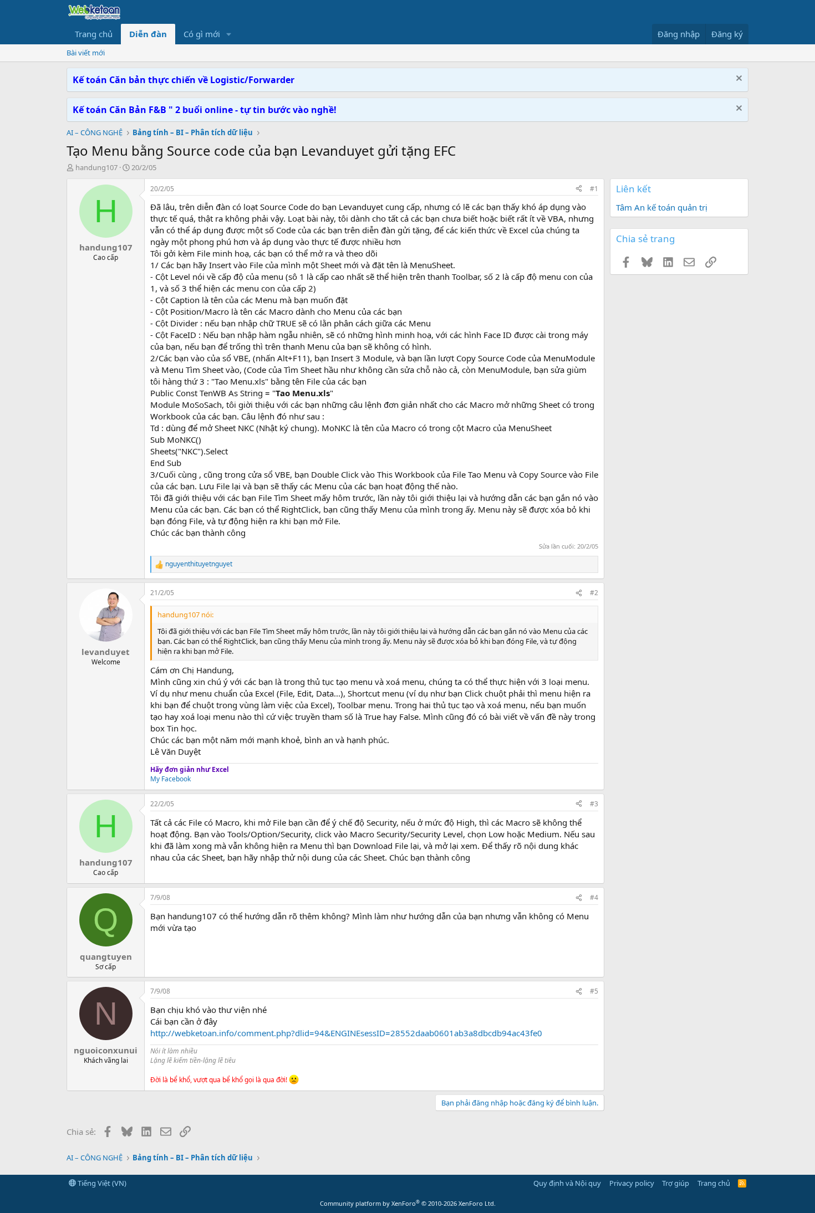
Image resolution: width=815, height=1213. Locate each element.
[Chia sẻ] (579, 189)
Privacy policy (631, 1183)
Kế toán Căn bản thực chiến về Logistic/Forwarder (183, 80)
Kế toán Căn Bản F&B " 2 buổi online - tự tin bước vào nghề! (205, 110)
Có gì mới (202, 33)
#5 (594, 991)
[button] (229, 34)
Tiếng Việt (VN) (101, 1183)
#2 (594, 592)
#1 (594, 188)
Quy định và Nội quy (567, 1183)
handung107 (96, 167)
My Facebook (170, 779)
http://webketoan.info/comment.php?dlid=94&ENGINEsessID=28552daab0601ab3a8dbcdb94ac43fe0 (346, 1032)
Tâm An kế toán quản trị (661, 207)
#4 (594, 897)
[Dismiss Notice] (737, 79)
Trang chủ (94, 33)
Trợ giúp (675, 1183)
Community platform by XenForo (408, 1203)
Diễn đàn (148, 33)
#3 (594, 803)
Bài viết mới (86, 53)
